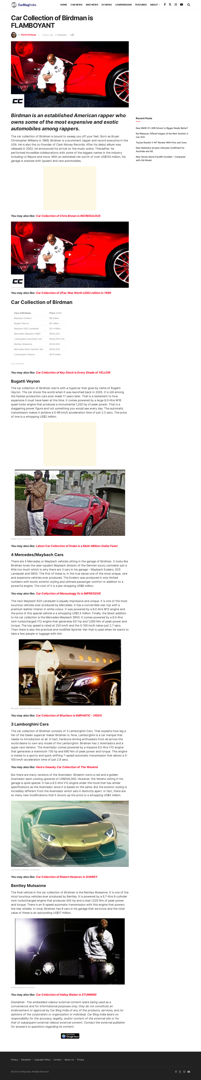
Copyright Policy (42, 1059)
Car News (76, 4)
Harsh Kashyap (28, 35)
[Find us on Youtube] (181, 4)
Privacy (14, 1059)
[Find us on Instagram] (176, 4)
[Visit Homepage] (23, 5)
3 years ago (47, 35)
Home (63, 4)
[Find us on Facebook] (165, 4)
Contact (57, 1059)
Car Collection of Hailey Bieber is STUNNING (66, 994)
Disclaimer (26, 1059)
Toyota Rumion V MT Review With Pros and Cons (161, 142)
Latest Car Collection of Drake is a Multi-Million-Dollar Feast (77, 546)
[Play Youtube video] (70, 255)
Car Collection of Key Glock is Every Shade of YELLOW (73, 372)
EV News (107, 4)
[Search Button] (188, 5)
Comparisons (123, 4)
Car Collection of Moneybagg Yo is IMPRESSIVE (68, 593)
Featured (141, 4)
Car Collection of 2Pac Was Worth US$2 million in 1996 (73, 293)
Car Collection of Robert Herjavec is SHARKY (67, 876)
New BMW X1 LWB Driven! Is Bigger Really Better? (162, 128)
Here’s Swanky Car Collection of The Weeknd (67, 767)
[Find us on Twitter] (170, 4)
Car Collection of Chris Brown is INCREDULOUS (68, 216)
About (154, 4)
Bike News (92, 4)
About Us (69, 1059)
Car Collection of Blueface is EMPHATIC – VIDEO (69, 715)
